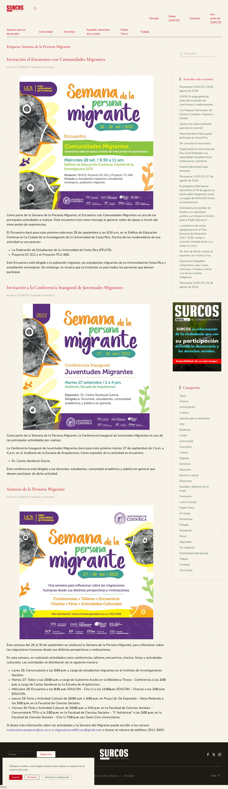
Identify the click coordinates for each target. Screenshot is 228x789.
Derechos (49, 67)
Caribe (183, 435)
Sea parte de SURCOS (215, 18)
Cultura (183, 452)
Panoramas (186, 519)
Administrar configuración (56, 777)
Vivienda (184, 564)
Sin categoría (186, 547)
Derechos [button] (69, 32)
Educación (185, 469)
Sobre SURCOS (174, 18)
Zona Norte (185, 570)
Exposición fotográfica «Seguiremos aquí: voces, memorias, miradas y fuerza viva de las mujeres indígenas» (195, 269)
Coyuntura (185, 447)
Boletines (185, 430)
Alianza (183, 401)
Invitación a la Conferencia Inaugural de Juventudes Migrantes (65, 287)
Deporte (184, 458)
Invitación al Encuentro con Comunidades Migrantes (56, 59)
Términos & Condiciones (106, 775)
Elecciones (185, 481)
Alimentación (187, 407)
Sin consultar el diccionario (195, 143)
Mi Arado (184, 513)
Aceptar (16, 777)
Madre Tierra (124, 32)
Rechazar (32, 777)
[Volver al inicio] (15, 8)
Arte (181, 424)
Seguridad (185, 542)
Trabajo (144, 32)
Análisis (184, 413)
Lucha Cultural (188, 502)
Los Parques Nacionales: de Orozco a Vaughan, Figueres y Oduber (196, 114)
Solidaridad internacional (193, 553)
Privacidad (129, 775)
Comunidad (186, 441)
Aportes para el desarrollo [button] (16, 32)
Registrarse (46, 754)
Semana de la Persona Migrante (36, 489)
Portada (154, 18)
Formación (185, 496)
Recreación (185, 530)
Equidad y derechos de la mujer (98, 32)
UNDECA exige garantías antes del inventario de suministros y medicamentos (196, 100)
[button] (35, 8)
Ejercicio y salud (188, 475)
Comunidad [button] (45, 32)
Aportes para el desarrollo (194, 418)
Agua (182, 396)
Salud (182, 536)
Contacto (195, 18)
